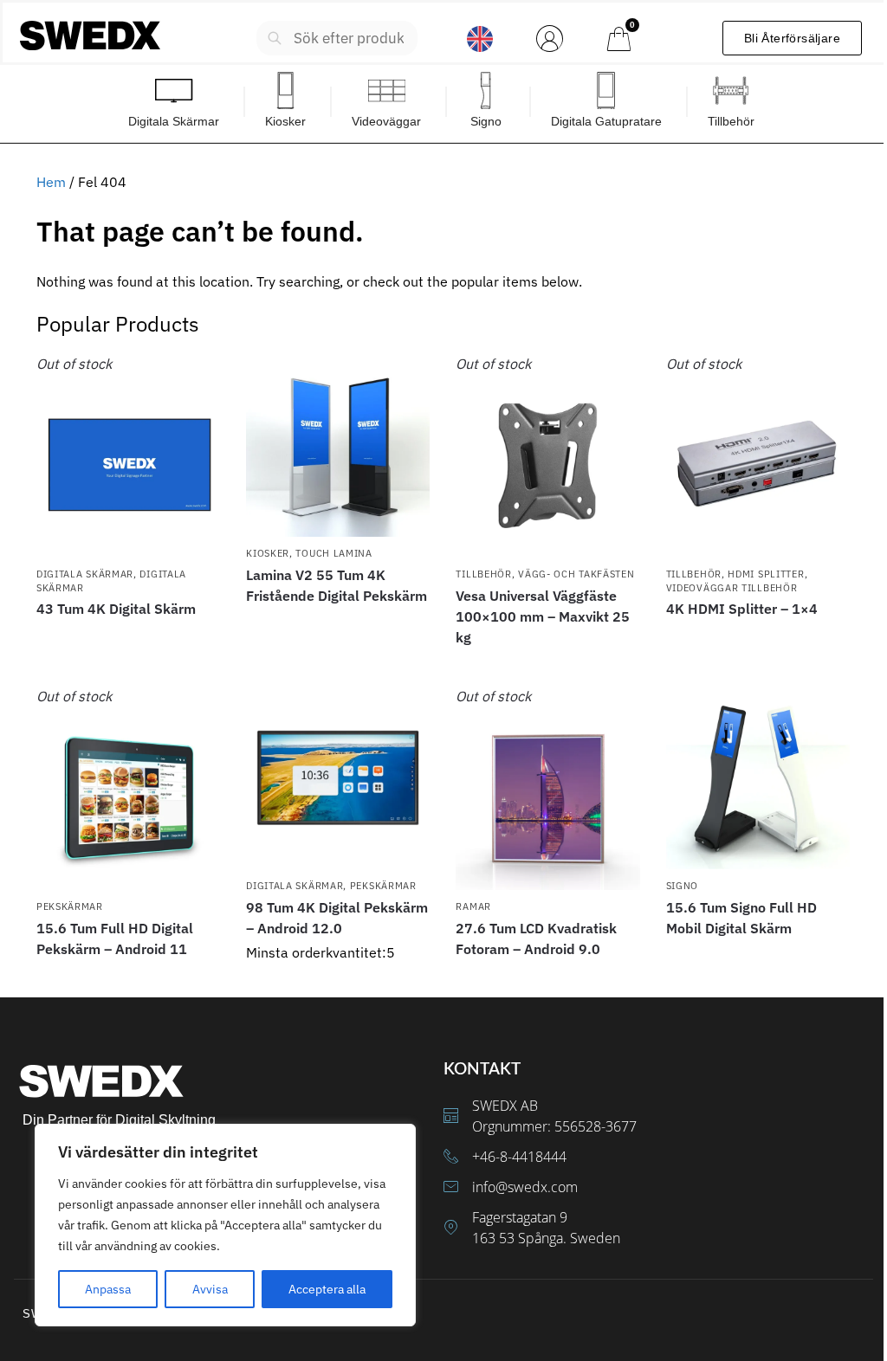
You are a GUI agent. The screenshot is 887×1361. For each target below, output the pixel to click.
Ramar (473, 906)
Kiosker (267, 553)
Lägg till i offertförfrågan (128, 640)
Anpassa (108, 1289)
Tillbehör (483, 574)
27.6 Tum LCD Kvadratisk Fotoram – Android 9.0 (536, 938)
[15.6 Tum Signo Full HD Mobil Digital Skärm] (758, 777)
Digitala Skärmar (84, 574)
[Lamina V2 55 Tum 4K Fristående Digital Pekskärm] (338, 445)
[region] (225, 1225)
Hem (51, 181)
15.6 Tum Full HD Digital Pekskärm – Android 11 (114, 938)
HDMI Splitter (766, 574)
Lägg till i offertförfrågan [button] (338, 980)
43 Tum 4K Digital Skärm (116, 608)
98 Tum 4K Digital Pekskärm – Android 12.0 (337, 918)
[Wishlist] (194, 379)
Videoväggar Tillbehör (732, 588)
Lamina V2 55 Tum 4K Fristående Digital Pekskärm (336, 585)
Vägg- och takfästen (576, 574)
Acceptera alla (327, 1289)
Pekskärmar (69, 906)
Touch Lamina (333, 553)
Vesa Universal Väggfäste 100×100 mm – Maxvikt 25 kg (543, 616)
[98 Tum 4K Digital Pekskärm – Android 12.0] (338, 777)
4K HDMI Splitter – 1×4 (742, 608)
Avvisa (210, 1289)
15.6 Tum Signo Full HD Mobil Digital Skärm (741, 918)
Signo (682, 886)
